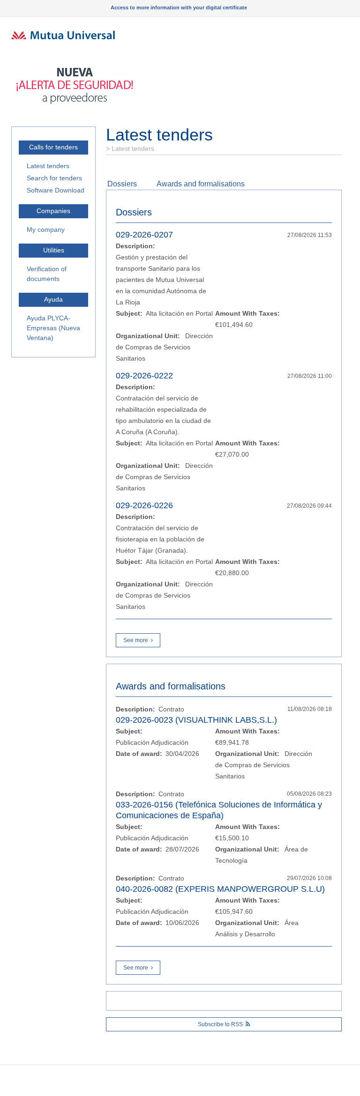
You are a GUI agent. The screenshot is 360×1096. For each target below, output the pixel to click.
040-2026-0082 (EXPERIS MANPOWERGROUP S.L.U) (220, 889)
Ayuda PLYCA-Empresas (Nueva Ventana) (53, 327)
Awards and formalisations (201, 184)
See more (135, 640)
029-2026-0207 (144, 234)
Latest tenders (48, 166)
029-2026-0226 (144, 505)
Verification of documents (47, 273)
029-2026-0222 (144, 375)
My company (46, 229)
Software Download (55, 190)
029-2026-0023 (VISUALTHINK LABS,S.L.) (196, 720)
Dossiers (122, 184)
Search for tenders (54, 178)
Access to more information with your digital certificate (179, 7)
